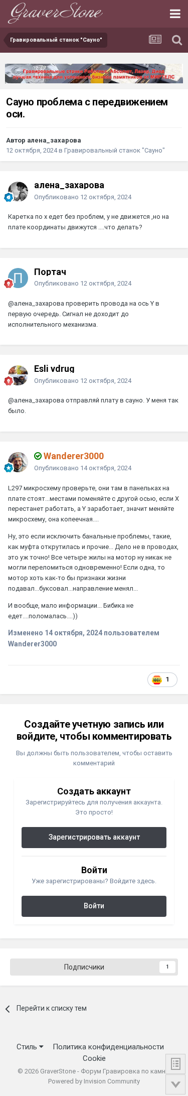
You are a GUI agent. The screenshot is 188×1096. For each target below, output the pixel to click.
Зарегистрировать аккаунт (94, 837)
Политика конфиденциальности (108, 1046)
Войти (94, 906)
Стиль (28, 1046)
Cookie (94, 1058)
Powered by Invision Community (94, 1081)
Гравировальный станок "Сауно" (114, 150)
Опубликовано (82, 197)
